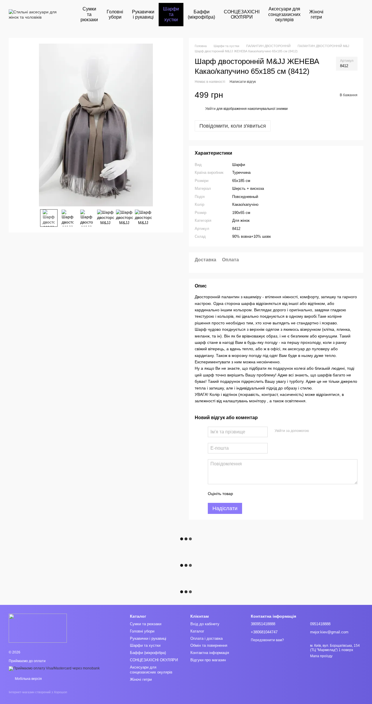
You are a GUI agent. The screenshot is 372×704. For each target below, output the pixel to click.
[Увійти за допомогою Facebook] (315, 431)
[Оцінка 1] (242, 493)
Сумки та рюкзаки (89, 14)
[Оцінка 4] (270, 493)
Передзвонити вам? (267, 640)
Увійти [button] (210, 109)
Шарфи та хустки (171, 14)
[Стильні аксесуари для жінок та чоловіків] (38, 628)
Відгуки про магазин (208, 660)
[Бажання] (357, 14)
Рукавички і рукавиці (143, 14)
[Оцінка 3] (261, 493)
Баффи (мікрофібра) (201, 14)
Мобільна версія (28, 679)
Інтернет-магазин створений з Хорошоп (38, 692)
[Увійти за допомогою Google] (324, 431)
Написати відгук (243, 82)
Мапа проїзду (321, 656)
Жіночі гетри (316, 14)
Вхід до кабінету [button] (204, 624)
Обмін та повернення (208, 645)
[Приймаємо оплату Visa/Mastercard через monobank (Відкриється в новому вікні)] (54, 668)
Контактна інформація (209, 653)
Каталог (197, 631)
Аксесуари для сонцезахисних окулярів (284, 14)
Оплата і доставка (206, 638)
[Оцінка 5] (280, 493)
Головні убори (115, 14)
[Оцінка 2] (252, 493)
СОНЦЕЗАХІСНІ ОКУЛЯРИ (242, 14)
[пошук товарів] (338, 14)
